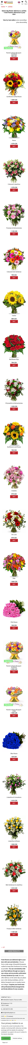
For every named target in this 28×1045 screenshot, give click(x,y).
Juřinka (10, 6)
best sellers (12, 20)
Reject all (4, 1042)
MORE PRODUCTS (14, 951)
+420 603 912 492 (7, 1009)
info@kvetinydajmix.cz (8, 1012)
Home (3, 6)
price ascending (21, 20)
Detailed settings (17, 1038)
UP (4, 947)
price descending (21, 22)
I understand (5, 1038)
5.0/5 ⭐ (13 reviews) (7, 1016)
